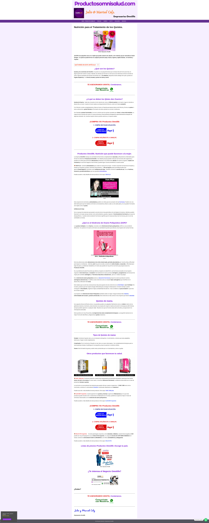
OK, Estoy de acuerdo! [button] (7, 519)
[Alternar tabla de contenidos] (97, 65)
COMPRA (105, 21)
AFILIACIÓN (117, 21)
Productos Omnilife (90, 21)
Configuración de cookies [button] (7, 517)
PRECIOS (99, 21)
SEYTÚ (111, 21)
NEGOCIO (124, 21)
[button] (205, 519)
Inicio (83, 21)
